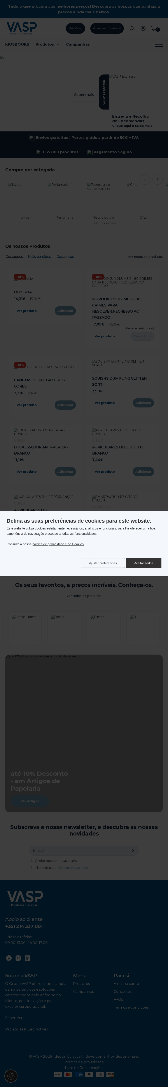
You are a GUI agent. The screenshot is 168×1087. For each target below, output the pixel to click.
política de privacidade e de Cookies (58, 544)
